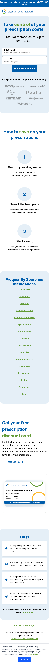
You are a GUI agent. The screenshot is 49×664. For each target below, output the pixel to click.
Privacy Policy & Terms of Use (24, 638)
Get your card (15, 462)
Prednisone (24, 387)
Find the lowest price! (24, 68)
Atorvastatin (24, 345)
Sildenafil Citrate (24, 310)
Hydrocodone (24, 324)
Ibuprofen (24, 352)
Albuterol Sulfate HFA (24, 317)
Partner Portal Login (24, 625)
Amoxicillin (24, 289)
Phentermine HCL (24, 359)
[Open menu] (44, 11)
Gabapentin (24, 296)
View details (33, 654)
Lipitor (24, 380)
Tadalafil (24, 338)
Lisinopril (24, 303)
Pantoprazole (24, 331)
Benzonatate (24, 373)
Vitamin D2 (24, 366)
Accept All (24, 659)
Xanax (24, 394)
